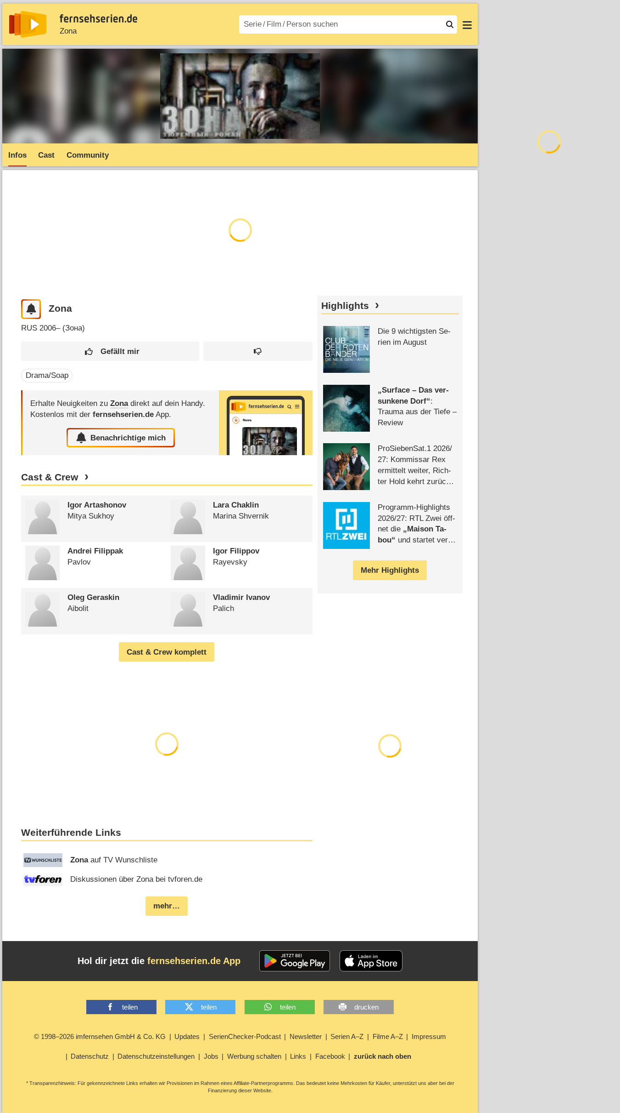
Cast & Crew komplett (167, 652)
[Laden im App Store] (371, 960)
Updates (187, 1036)
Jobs (211, 1056)
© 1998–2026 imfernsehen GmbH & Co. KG (100, 1036)
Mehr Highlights (390, 570)
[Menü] (467, 24)
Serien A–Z (346, 1036)
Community (88, 155)
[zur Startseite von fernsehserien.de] (27, 24)
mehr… (166, 906)
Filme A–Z (388, 1036)
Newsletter (306, 1036)
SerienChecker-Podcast (245, 1036)
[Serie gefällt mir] (110, 351)
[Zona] (266, 422)
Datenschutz (90, 1056)
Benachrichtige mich (128, 438)
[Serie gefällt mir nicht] (258, 351)
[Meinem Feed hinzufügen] (30, 309)
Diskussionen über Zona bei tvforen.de (136, 879)
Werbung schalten (254, 1056)
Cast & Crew (49, 477)
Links (298, 1056)
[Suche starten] (449, 24)
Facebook (330, 1056)
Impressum (429, 1036)
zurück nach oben (382, 1056)
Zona (68, 31)
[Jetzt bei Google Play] (294, 960)
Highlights (345, 305)
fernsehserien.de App (193, 961)
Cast (46, 155)
